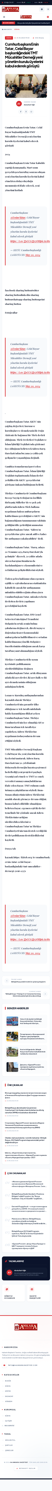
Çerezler (9, 1450)
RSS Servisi (9, 1426)
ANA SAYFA (7, 29)
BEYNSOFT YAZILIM (27, 1468)
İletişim (8, 1421)
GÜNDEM (8, 1401)
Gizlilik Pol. (10, 1440)
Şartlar (8, 1445)
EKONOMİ (9, 1396)
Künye (8, 1416)
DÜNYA (16, 29)
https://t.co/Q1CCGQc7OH (25, 241)
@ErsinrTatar (17, 217)
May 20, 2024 (32, 254)
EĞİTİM (8, 1391)
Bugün (8, 1381)
